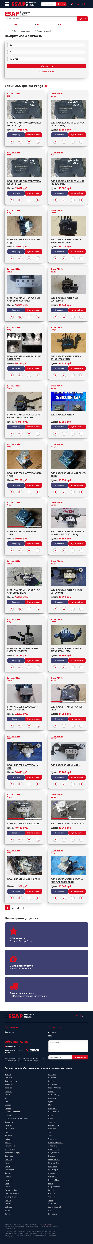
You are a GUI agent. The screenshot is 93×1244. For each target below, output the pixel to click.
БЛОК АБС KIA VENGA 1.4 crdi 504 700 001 (67, 591)
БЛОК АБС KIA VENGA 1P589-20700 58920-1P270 (66, 650)
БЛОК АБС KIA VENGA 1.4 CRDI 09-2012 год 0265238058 (23, 416)
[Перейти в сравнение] (78, 4)
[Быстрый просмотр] (38, 142)
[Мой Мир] (83, 1016)
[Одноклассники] (80, 1016)
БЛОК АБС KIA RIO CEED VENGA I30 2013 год (24, 124)
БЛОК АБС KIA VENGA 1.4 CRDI (23, 879)
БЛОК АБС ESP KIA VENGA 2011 (67, 823)
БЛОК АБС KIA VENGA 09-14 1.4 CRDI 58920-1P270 (23, 591)
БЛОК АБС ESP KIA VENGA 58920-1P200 (68, 474)
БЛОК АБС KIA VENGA (62, 414)
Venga (39, 31)
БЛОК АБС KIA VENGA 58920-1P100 (22, 533)
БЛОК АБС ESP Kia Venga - (65, 765)
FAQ (50, 1035)
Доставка (52, 1032)
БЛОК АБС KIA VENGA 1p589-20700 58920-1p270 (22, 650)
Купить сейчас (33, 135)
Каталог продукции (22, 31)
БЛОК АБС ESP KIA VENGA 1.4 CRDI (66, 708)
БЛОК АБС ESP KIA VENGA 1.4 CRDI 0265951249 (22, 708)
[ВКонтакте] (76, 1016)
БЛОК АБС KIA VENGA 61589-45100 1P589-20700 (66, 357)
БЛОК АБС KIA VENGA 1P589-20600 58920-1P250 (66, 241)
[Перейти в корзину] (84, 4)
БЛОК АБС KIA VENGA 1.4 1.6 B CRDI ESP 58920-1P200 (23, 299)
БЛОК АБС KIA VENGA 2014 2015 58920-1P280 (24, 357)
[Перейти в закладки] (73, 4)
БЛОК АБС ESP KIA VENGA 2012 (23, 823)
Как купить (9, 1032)
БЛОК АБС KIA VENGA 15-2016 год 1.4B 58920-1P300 (67, 880)
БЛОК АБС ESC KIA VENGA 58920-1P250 (24, 474)
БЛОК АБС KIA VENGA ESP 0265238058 (64, 299)
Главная (8, 31)
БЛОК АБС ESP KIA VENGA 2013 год (23, 241)
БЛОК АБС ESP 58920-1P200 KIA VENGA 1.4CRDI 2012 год (67, 533)
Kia (33, 31)
